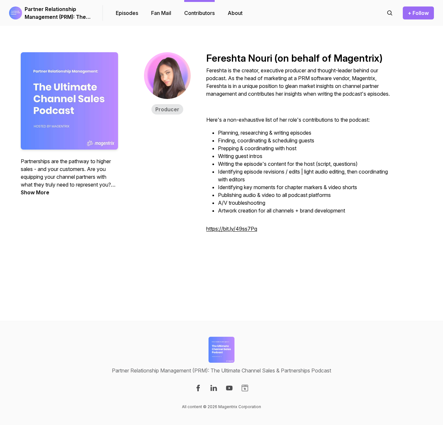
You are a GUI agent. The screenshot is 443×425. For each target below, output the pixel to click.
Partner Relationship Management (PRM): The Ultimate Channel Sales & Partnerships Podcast (56, 13)
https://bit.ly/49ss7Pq (231, 228)
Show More (35, 192)
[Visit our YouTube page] (229, 388)
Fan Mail (161, 13)
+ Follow (418, 13)
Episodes (127, 13)
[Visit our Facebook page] (198, 388)
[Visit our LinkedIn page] (213, 388)
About (235, 13)
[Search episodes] (389, 13)
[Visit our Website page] (245, 388)
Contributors (199, 13)
